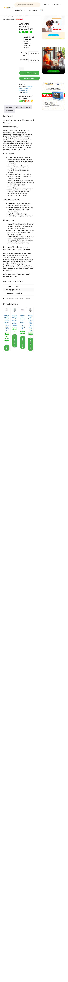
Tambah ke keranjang (30, 73)
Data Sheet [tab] (9, 111)
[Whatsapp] (20, 101)
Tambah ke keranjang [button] (14, 341)
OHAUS (25, 92)
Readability (24, 60)
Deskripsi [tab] (9, 107)
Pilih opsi (6, 347)
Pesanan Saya (33, 10)
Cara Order (56, 4)
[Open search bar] (16, 13)
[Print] (26, 101)
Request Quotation (29, 78)
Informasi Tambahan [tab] (23, 107)
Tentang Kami (19, 10)
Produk (45, 4)
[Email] (23, 101)
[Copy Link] (32, 101)
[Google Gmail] (29, 101)
